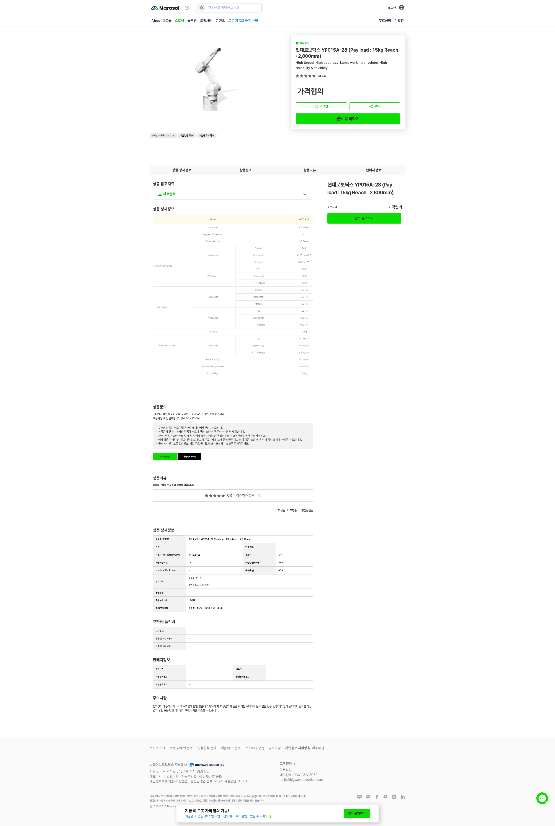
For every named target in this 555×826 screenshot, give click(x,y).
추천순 (293, 510)
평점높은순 (307, 510)
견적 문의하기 (347, 118)
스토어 (179, 21)
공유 (377, 106)
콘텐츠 (220, 21)
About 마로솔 (161, 21)
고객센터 (286, 764)
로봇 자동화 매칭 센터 (243, 21)
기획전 (399, 21)
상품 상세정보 (181, 170)
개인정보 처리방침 (297, 748)
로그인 (392, 8)
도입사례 (206, 21)
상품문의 (246, 170)
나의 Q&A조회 (189, 456)
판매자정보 (373, 170)
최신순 (281, 510)
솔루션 (192, 21)
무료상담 (385, 21)
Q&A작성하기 (164, 456)
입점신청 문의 (206, 748)
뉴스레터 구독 (254, 748)
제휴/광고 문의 (231, 748)
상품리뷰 (310, 170)
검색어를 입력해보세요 (223, 8)
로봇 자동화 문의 (181, 748)
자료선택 (169, 194)
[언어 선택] (401, 7)
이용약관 (318, 748)
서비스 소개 (158, 748)
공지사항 (275, 748)
